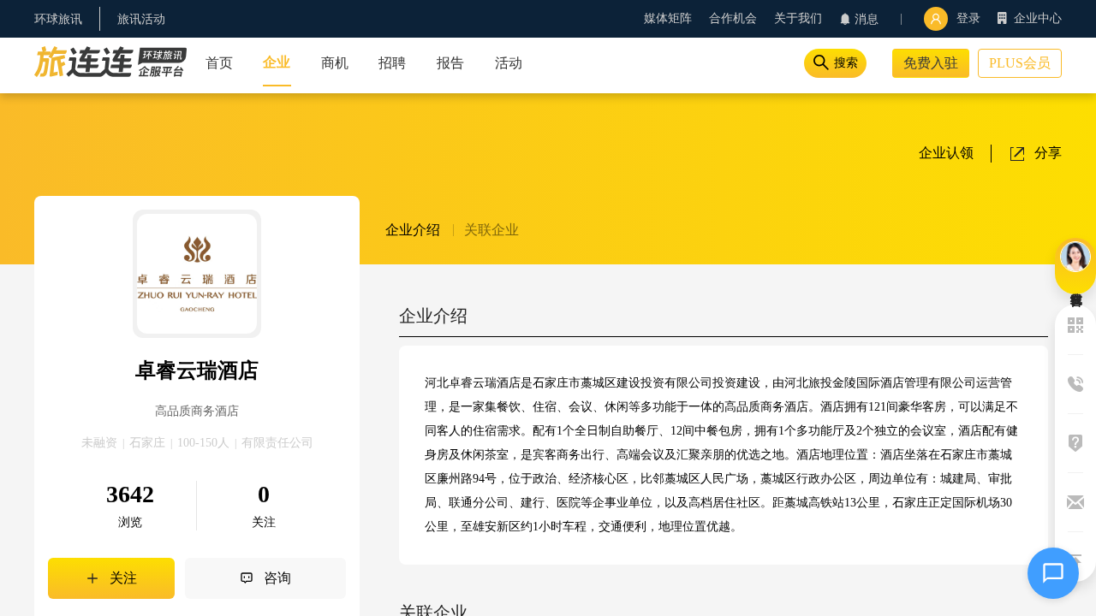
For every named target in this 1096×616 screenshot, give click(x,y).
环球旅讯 (58, 19)
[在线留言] (1075, 266)
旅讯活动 (141, 19)
